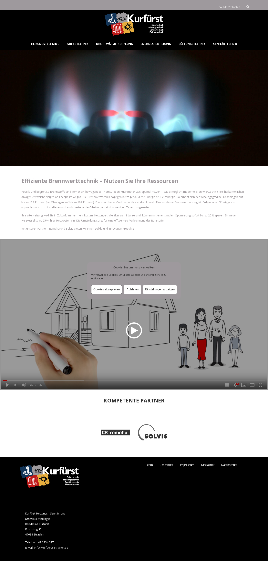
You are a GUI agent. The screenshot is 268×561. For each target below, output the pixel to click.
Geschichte (166, 465)
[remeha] (115, 453)
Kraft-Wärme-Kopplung (114, 44)
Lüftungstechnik (192, 44)
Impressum (187, 465)
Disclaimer (207, 465)
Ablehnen (133, 289)
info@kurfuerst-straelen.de (51, 547)
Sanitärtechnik (225, 44)
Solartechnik (77, 44)
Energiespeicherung (156, 44)
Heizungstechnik (44, 44)
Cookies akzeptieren (106, 289)
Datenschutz (229, 465)
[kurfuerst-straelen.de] (134, 36)
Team (149, 465)
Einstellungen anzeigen (160, 289)
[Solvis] (152, 453)
